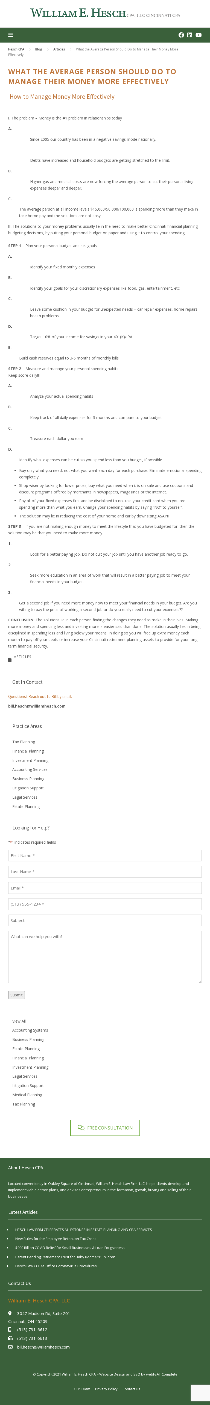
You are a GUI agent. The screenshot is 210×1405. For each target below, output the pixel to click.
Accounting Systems (30, 1030)
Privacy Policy (106, 1388)
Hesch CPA (16, 49)
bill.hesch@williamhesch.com (37, 706)
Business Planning (28, 778)
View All (19, 1021)
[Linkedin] (189, 35)
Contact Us (131, 1388)
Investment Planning (30, 760)
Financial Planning (28, 751)
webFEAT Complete (161, 1374)
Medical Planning (27, 1094)
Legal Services (24, 797)
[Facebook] (181, 35)
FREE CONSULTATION (110, 1128)
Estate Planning (26, 806)
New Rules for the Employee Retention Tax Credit (56, 1238)
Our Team (82, 1388)
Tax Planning (23, 741)
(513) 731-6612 (32, 1329)
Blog (38, 49)
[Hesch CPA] (105, 12)
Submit (16, 994)
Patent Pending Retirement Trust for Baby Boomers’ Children (65, 1256)
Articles (59, 49)
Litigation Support (28, 787)
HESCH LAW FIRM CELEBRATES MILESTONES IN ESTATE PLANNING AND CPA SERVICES (83, 1229)
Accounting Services (30, 769)
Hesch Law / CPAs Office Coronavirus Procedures (56, 1265)
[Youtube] (199, 35)
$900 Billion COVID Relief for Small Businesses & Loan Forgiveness (70, 1247)
